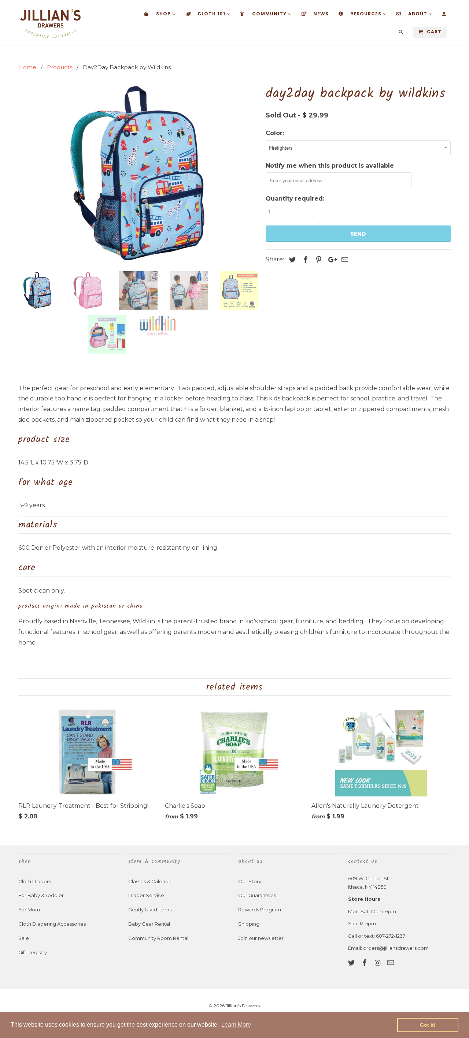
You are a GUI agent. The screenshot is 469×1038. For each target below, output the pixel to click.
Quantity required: (295, 198)
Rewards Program (259, 909)
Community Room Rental (158, 938)
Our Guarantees (257, 895)
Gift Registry (32, 952)
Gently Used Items (149, 909)
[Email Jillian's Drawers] (391, 963)
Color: (275, 133)
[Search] (401, 34)
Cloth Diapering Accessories (52, 924)
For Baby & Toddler (41, 895)
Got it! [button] (428, 1025)
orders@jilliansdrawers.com (396, 948)
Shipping (248, 924)
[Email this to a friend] (344, 260)
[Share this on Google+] (330, 260)
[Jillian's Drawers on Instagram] (378, 963)
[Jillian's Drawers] (50, 22)
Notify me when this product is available (330, 165)
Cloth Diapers (34, 881)
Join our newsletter (261, 938)
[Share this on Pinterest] (318, 260)
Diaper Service (146, 895)
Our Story (249, 881)
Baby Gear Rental (149, 924)
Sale (23, 938)
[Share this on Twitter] (291, 260)
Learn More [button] (236, 1025)
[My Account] (444, 15)
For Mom (29, 909)
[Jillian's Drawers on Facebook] (365, 963)
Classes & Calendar (150, 881)
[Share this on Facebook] (304, 260)
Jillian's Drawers (243, 1005)
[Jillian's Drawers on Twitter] (352, 963)
